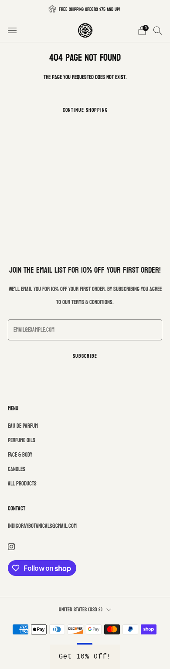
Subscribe (85, 356)
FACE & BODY (20, 455)
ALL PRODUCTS (22, 483)
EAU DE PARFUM (23, 426)
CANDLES (16, 469)
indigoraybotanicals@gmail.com (42, 526)
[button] (85, 657)
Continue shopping (85, 110)
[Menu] (12, 30)
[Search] (157, 30)
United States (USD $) (80, 609)
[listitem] (85, 9)
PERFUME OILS (21, 440)
